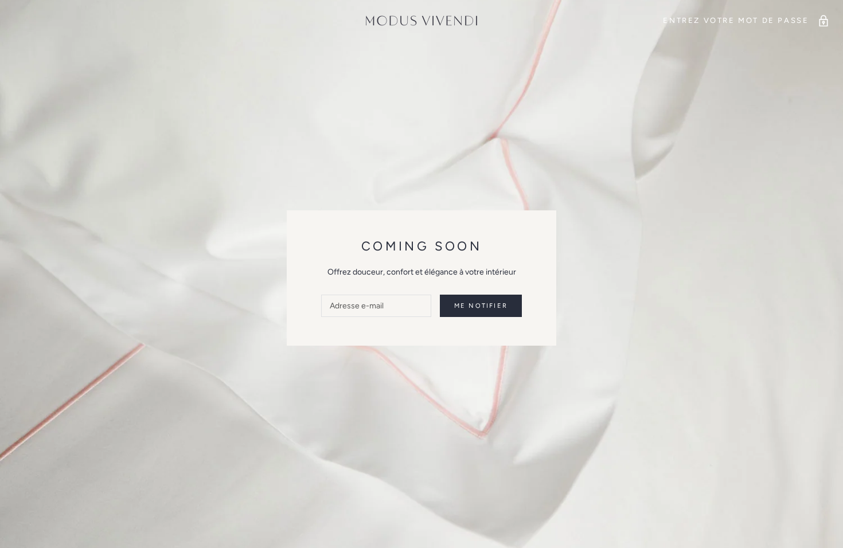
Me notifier (481, 306)
